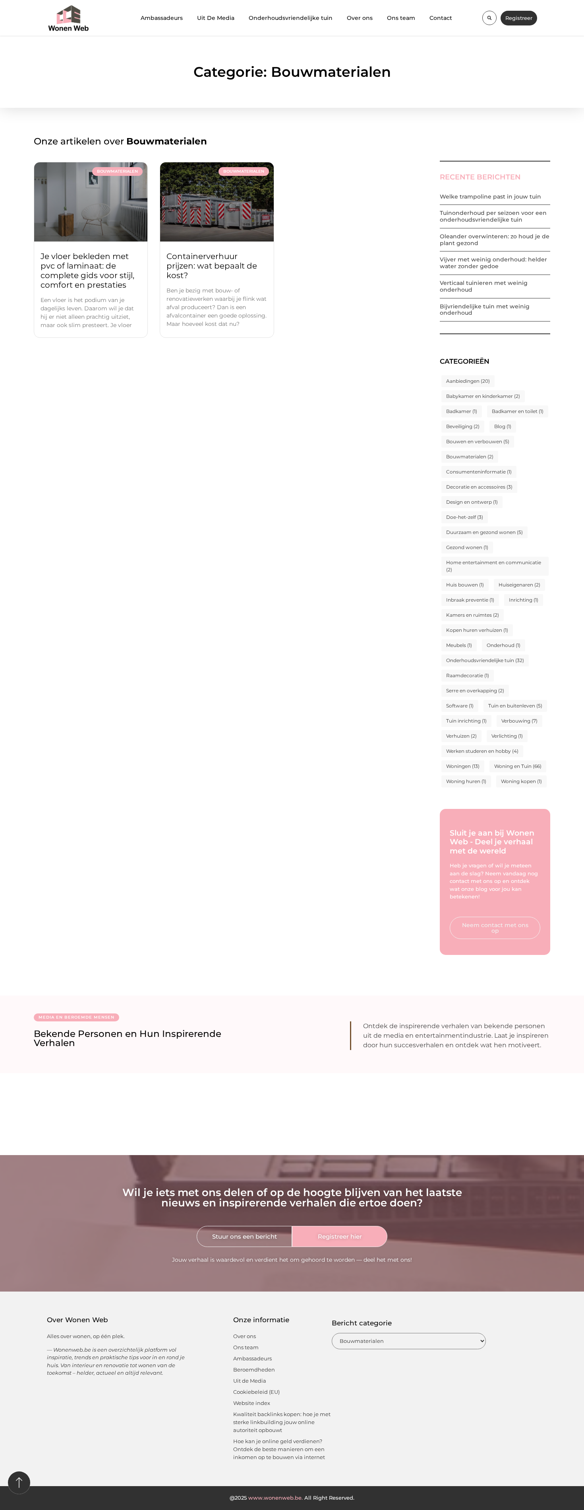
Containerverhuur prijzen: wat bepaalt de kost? (211, 265)
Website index (251, 1403)
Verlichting (507, 736)
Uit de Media (249, 1381)
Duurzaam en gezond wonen (484, 532)
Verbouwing (519, 721)
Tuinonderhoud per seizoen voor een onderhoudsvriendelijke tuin (493, 216)
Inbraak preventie (470, 600)
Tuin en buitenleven (515, 706)
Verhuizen (461, 736)
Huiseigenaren (519, 585)
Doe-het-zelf (464, 517)
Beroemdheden (254, 1369)
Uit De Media (215, 17)
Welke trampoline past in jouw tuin (490, 196)
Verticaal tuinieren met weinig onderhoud (484, 286)
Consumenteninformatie (479, 472)
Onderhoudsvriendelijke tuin (291, 17)
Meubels (459, 645)
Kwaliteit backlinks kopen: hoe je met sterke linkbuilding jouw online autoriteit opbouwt (282, 1422)
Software (460, 706)
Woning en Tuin (517, 766)
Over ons (360, 17)
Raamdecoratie (467, 675)
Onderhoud (503, 645)
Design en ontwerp (472, 502)
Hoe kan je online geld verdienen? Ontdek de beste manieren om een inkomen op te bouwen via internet (279, 1449)
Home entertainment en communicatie (493, 566)
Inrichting (523, 600)
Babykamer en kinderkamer (483, 396)
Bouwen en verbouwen (477, 441)
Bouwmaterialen (469, 457)
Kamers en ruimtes (472, 615)
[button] (489, 18)
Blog (502, 426)
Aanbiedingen (468, 381)
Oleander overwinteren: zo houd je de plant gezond (494, 240)
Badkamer (461, 411)
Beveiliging (463, 426)
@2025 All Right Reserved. (292, 1497)
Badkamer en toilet (517, 411)
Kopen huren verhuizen (477, 630)
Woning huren (466, 781)
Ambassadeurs (162, 17)
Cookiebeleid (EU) (256, 1392)
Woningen (463, 766)
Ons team (401, 17)
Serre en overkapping (475, 691)
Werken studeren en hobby (482, 751)
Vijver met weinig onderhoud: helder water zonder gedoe (493, 263)
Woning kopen (521, 781)
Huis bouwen (465, 585)
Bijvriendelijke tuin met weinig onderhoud (485, 310)
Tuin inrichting (466, 721)
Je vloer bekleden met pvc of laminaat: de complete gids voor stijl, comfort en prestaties (87, 270)
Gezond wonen (467, 547)
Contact (440, 17)
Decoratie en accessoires (479, 487)
